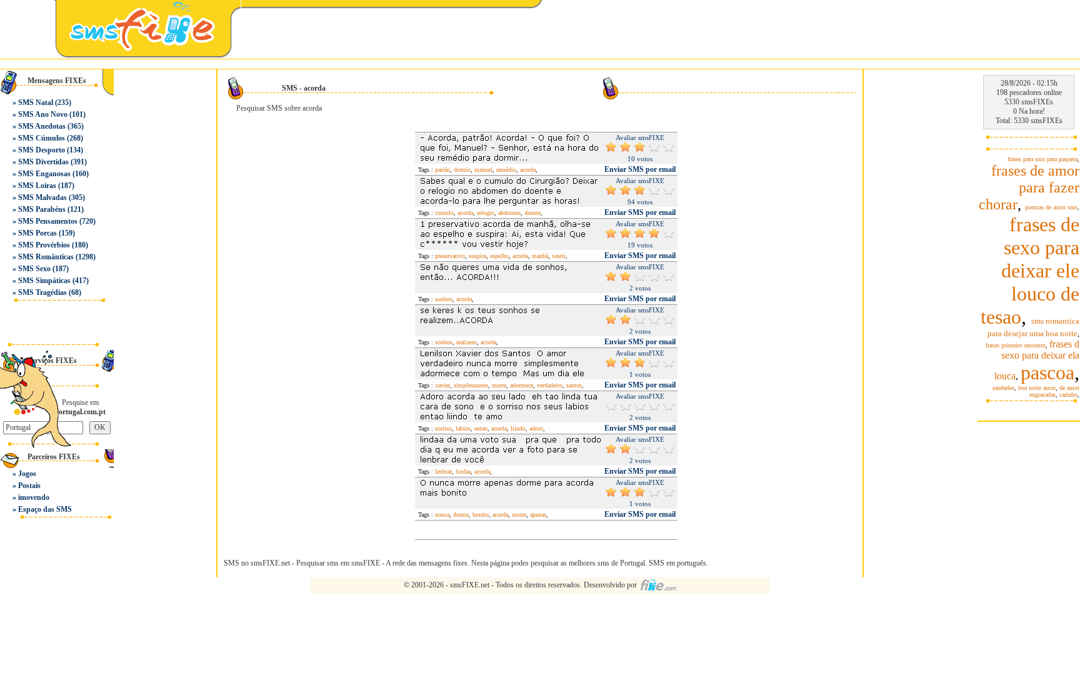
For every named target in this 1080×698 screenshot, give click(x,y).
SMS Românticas (46, 256)
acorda (528, 169)
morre (499, 385)
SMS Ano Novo (43, 114)
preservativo (450, 255)
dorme (461, 514)
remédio (506, 169)
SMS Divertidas (43, 161)
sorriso (443, 428)
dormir (462, 169)
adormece (521, 385)
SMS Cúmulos (41, 138)
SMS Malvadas (42, 197)
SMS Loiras (37, 185)
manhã (540, 255)
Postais (29, 485)
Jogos (27, 473)
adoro (536, 428)
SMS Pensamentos (48, 221)
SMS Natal (35, 102)
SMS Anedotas (42, 126)
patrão (442, 169)
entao (481, 428)
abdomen (509, 212)
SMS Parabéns (42, 209)
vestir (559, 255)
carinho (1068, 394)
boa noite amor (1037, 387)
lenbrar (443, 471)
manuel (483, 169)
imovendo (33, 497)
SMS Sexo (34, 268)
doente (532, 212)
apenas (538, 514)
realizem (466, 342)
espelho (499, 255)
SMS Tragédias (42, 292)
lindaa (463, 471)
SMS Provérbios (44, 245)
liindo (518, 428)
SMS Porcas (37, 233)
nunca (442, 514)
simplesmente (471, 385)
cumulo (444, 212)
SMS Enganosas (44, 173)
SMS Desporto (41, 150)
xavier (442, 385)
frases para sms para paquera (1043, 159)
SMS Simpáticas (44, 280)
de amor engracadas (1054, 391)
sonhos (443, 299)
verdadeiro (549, 385)
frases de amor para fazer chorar (1029, 187)
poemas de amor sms (1051, 207)
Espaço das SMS (45, 509)
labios (463, 428)
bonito (480, 514)
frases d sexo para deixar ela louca (1036, 360)
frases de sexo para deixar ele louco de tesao (1030, 270)
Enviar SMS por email (640, 169)
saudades (1003, 387)
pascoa (1047, 372)
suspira (477, 255)
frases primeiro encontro (1016, 345)
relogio (485, 212)
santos (574, 385)
